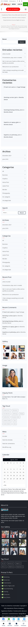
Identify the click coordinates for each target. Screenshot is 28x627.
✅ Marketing (5, 577)
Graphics (5, 178)
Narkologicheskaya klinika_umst (13, 110)
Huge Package (21, 87)
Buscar (4, 39)
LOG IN (20, 4)
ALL (3, 563)
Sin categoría (6, 197)
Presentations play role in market (12, 57)
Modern (11, 566)
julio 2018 (5, 159)
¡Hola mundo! (6, 54)
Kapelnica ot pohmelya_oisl (12, 135)
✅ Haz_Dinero (6, 597)
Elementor (15, 410)
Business (5, 175)
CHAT (25, 4)
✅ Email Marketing (7, 588)
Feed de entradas (7, 440)
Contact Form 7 (6, 410)
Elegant (18, 563)
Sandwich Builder (7, 420)
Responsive (19, 566)
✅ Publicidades (6, 583)
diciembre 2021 (6, 155)
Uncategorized (6, 200)
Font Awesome (6, 413)
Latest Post (5, 186)
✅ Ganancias (6, 580)
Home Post (5, 182)
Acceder (4, 436)
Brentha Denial (8, 112)
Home (13, 24)
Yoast (14, 423)
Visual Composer (7, 423)
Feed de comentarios (8, 443)
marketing (15, 413)
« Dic (4, 485)
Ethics (4, 566)
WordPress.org (6, 447)
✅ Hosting (5, 591)
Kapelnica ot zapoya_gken (11, 122)
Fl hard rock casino (9, 87)
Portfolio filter (6, 417)
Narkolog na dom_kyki (10, 97)
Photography (6, 193)
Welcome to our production (10, 66)
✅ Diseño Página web (8, 586)
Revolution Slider (15, 417)
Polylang (21, 413)
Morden (4, 189)
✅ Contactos (5, 594)
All (3, 171)
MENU (14, 4)
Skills (15, 420)
